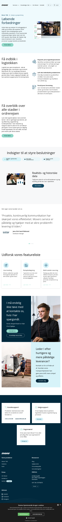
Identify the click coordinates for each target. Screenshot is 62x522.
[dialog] (31, 512)
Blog (33, 461)
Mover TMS (5, 461)
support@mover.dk (20, 418)
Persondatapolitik (36, 466)
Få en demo (38, 185)
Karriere (4, 481)
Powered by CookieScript (31, 520)
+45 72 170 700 (9, 418)
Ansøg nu (24, 441)
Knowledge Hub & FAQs (15, 335)
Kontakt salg (42, 380)
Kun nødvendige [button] (37, 514)
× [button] (60, 504)
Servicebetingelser (36, 469)
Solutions (4, 464)
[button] (16, 5)
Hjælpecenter (35, 464)
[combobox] (58, 505)
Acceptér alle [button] (24, 514)
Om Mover (36, 5)
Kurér (3, 466)
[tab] (11, 159)
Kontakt (42, 5)
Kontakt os (12, 331)
